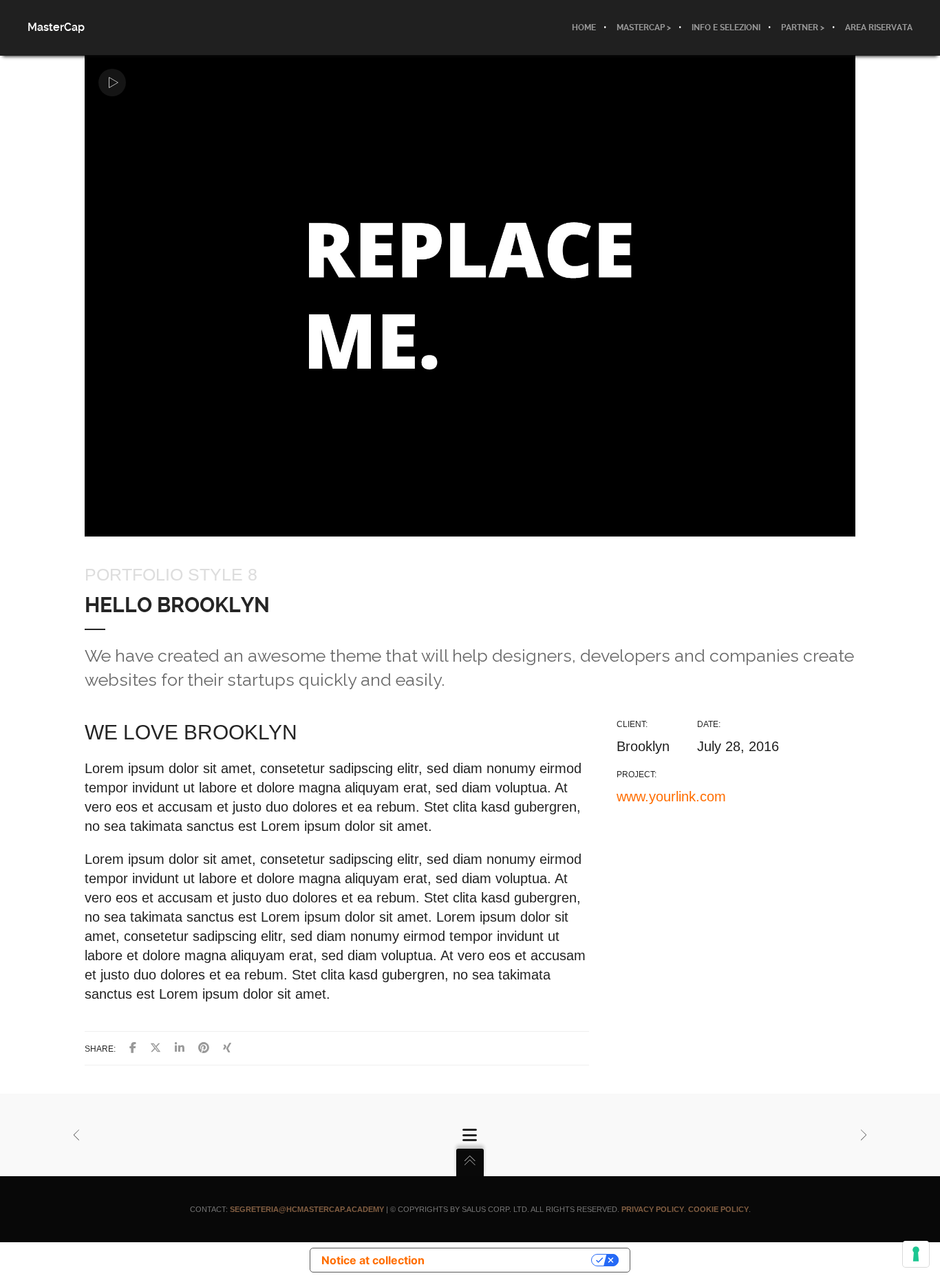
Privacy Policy (652, 1209)
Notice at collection (373, 1260)
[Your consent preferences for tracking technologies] (916, 1254)
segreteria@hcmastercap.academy (307, 1209)
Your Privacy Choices (515, 1260)
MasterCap (56, 27)
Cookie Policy (718, 1209)
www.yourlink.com (671, 796)
